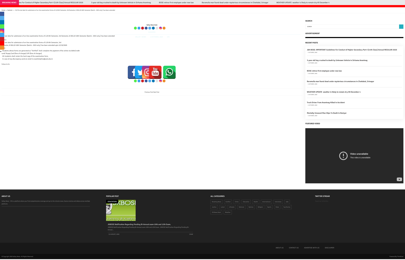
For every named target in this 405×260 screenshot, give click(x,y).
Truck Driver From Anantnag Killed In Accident (326, 102)
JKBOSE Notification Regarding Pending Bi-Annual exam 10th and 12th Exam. (139, 224)
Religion (260, 207)
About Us (280, 248)
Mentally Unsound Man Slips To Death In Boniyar (327, 113)
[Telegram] (139, 28)
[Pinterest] (142, 28)
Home (3, 10)
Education (112, 202)
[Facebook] (146, 28)
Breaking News (216, 202)
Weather (227, 212)
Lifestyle (231, 207)
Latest (223, 207)
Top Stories (286, 207)
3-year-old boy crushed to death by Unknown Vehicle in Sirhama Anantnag (337, 60)
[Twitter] (149, 28)
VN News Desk (216, 212)
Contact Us (294, 248)
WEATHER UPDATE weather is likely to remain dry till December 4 (334, 92)
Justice (214, 207)
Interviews (278, 202)
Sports (269, 207)
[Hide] (1, 51)
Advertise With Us (311, 248)
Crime (237, 202)
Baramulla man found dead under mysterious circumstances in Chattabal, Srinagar (340, 81)
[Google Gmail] (156, 28)
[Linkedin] (153, 28)
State (277, 207)
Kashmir (10, 10)
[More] (164, 28)
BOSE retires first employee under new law (324, 71)
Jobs (287, 202)
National (241, 207)
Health (256, 202)
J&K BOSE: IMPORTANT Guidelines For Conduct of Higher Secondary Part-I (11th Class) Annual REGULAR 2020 (352, 50)
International (266, 202)
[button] (401, 26)
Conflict (228, 202)
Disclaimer (329, 248)
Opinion (250, 207)
